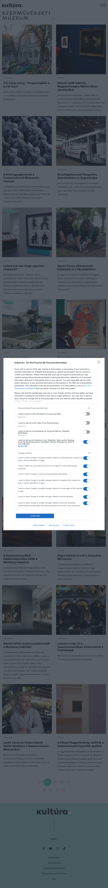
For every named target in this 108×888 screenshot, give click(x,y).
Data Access (54, 525)
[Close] (99, 362)
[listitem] (54, 408)
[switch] (86, 414)
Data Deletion (39, 525)
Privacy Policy (69, 525)
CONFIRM (35, 516)
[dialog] (54, 444)
